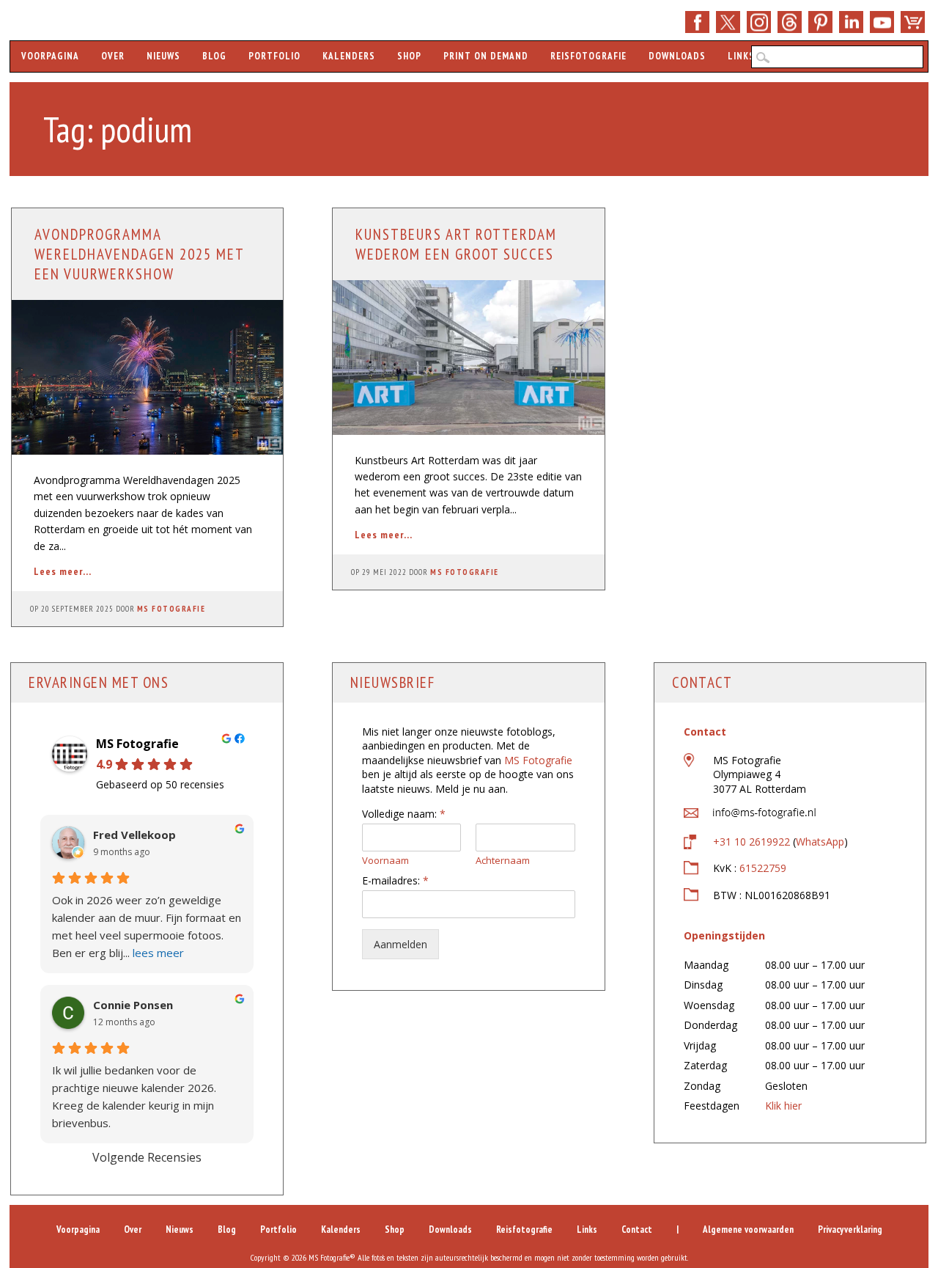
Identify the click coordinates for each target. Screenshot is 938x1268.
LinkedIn (851, 22)
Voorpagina (50, 56)
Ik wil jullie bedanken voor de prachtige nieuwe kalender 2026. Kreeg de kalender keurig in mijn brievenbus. (134, 1096)
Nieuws (163, 56)
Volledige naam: (404, 814)
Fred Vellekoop (134, 835)
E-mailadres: (395, 880)
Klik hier (783, 1106)
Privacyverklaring (850, 1229)
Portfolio (274, 56)
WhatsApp (820, 842)
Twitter (728, 22)
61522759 (762, 868)
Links (741, 56)
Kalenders (348, 56)
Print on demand (485, 56)
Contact (636, 1229)
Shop (913, 22)
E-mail (790, 22)
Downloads (677, 56)
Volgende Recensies (147, 1157)
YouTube (882, 22)
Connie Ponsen (133, 1005)
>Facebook (697, 22)
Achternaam (503, 860)
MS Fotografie (171, 609)
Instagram (759, 22)
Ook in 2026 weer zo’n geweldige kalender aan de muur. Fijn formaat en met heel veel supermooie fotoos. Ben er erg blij (146, 926)
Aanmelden (400, 944)
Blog (214, 56)
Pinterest (820, 22)
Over (113, 56)
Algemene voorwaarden (748, 1229)
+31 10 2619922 (751, 842)
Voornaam (385, 860)
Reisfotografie (588, 56)
